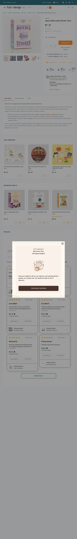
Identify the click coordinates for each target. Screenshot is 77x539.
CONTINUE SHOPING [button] (38, 288)
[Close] (62, 243)
